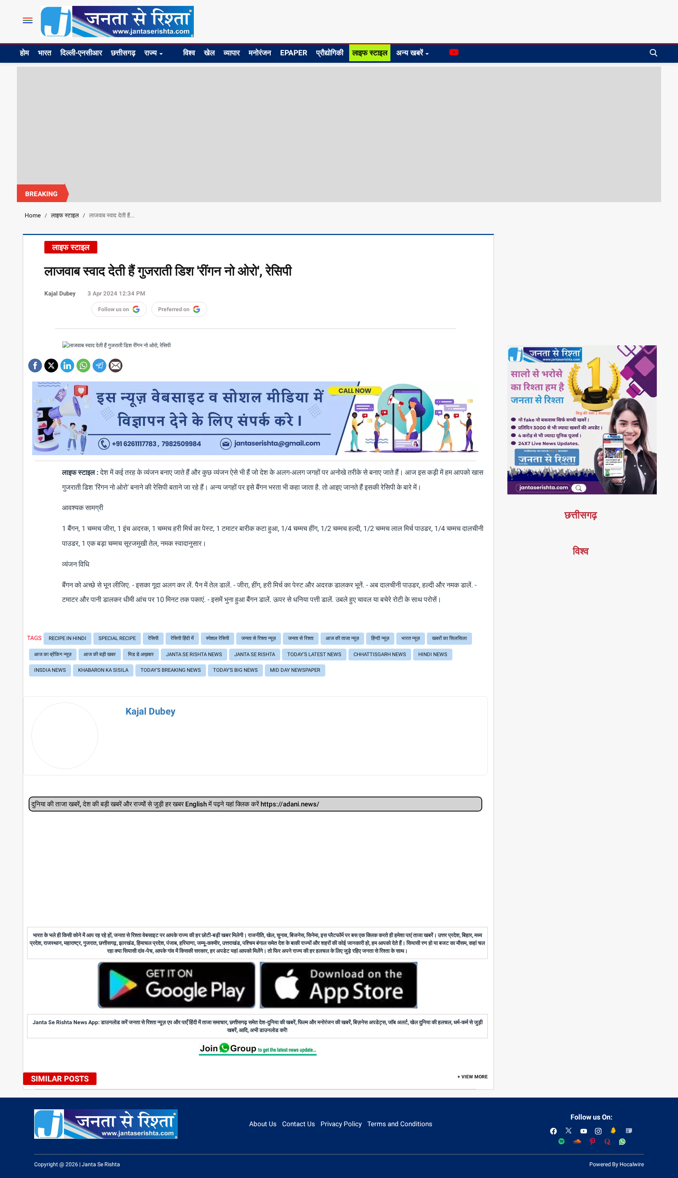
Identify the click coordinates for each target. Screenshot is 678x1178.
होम (24, 52)
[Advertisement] (339, 126)
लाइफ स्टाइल (369, 52)
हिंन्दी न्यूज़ (380, 638)
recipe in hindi (67, 638)
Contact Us (298, 1124)
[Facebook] (35, 363)
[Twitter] (51, 363)
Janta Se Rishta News (194, 654)
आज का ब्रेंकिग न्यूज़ (52, 654)
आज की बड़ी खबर (100, 654)
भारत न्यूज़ (410, 638)
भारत (44, 52)
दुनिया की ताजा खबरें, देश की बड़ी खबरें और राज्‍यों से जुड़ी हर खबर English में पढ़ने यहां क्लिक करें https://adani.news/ (175, 804)
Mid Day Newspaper (295, 670)
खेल (209, 52)
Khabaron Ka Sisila (103, 670)
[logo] (117, 21)
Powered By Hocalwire (616, 1164)
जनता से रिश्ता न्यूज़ (258, 638)
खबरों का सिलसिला (449, 638)
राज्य (150, 52)
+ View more (472, 1077)
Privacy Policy (341, 1124)
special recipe (117, 638)
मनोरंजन (260, 52)
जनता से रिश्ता (300, 638)
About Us (263, 1124)
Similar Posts (60, 1078)
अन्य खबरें (409, 52)
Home (33, 215)
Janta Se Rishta (254, 654)
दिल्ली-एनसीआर (81, 52)
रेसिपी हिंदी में (182, 638)
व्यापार (232, 52)
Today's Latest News (314, 654)
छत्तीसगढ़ (123, 52)
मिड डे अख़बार (141, 654)
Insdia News (50, 670)
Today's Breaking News (170, 670)
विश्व (189, 52)
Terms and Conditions (399, 1124)
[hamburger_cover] (28, 20)
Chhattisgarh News (380, 654)
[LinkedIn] (67, 363)
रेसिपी (153, 638)
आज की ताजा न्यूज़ (342, 638)
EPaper (293, 52)
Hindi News (432, 654)
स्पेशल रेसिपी (217, 638)
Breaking (41, 194)
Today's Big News (235, 670)
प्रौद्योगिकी (329, 52)
